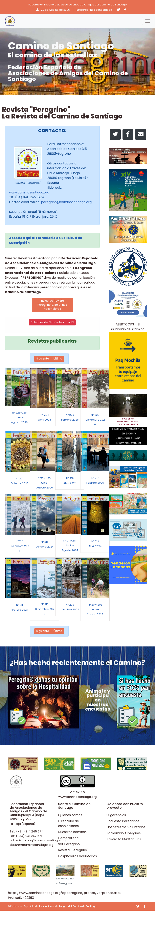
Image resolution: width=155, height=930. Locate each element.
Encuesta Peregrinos (123, 821)
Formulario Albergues (124, 833)
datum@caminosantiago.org (31, 845)
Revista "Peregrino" (73, 850)
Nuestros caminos (72, 832)
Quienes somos (70, 815)
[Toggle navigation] (147, 21)
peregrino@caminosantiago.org (66, 202)
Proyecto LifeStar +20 (124, 839)
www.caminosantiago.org (29, 192)
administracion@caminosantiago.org (38, 840)
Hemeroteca (68, 838)
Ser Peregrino (69, 844)
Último (57, 359)
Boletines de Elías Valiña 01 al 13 (52, 322)
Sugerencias (116, 815)
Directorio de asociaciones (68, 823)
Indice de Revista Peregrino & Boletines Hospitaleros (52, 305)
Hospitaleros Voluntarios (77, 856)
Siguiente (42, 359)
